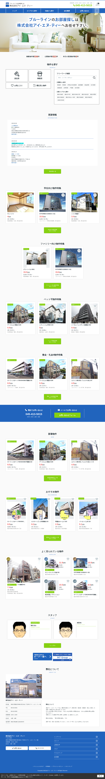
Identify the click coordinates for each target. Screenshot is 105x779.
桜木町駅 (77, 87)
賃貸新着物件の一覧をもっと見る (52, 478)
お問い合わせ (84, 11)
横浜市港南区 (80, 97)
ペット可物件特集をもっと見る (52, 341)
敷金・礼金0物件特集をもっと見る (52, 397)
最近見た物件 (41, 85)
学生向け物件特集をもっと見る (52, 230)
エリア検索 (11, 73)
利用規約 (48, 766)
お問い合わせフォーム (67, 415)
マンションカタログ (39, 766)
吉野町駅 (66, 87)
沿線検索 (22, 73)
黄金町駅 (87, 85)
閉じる (100, 776)
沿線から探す (49, 11)
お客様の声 (57, 744)
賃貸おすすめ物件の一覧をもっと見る (52, 538)
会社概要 (67, 11)
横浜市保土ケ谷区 (70, 97)
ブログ (56, 749)
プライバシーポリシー (58, 766)
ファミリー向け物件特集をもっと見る (52, 285)
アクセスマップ (58, 753)
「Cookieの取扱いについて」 (17, 777)
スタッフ (56, 740)
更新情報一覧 (52, 171)
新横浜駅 (59, 87)
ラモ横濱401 (14, 125)
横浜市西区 (93, 94)
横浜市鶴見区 (88, 97)
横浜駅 (59, 85)
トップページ (57, 736)
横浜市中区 (67, 94)
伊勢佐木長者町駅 (72, 85)
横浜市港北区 (85, 94)
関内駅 (64, 85)
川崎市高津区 (60, 100)
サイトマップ (69, 766)
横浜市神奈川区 (76, 94)
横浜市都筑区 (60, 97)
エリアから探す (32, 11)
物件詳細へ (14, 134)
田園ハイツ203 (15, 154)
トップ (14, 11)
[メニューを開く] (96, 10)
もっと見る (52, 645)
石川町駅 (93, 85)
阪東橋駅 (80, 85)
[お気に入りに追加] (31, 195)
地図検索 (16, 77)
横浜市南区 (60, 94)
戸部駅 (71, 87)
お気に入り (18, 85)
